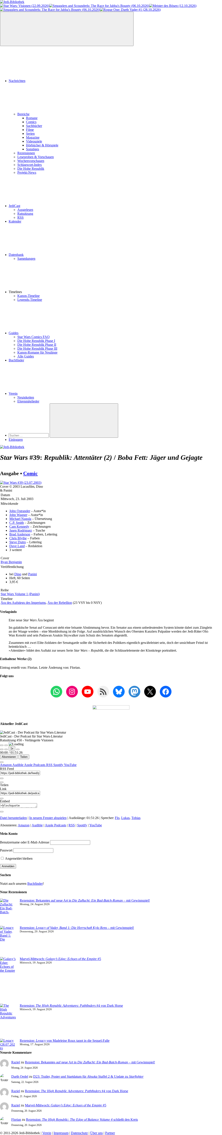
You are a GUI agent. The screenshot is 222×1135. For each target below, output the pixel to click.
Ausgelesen (25, 210)
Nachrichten (17, 81)
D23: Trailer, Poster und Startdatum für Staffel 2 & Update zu (88, 1076)
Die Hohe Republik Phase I (36, 341)
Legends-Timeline (29, 299)
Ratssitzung (25, 213)
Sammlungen (26, 258)
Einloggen (16, 439)
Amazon (6, 765)
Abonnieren (9, 756)
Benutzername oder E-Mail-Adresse (24, 842)
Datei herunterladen (13, 818)
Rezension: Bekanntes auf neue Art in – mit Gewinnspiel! (85, 900)
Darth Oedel (19, 1076)
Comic (30, 473)
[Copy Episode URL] (1, 798)
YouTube (70, 765)
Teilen (24, 756)
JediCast (14, 206)
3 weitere (15, 550)
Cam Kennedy (19, 526)
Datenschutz (79, 1133)
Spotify (58, 765)
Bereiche (23, 114)
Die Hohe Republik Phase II (36, 344)
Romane (32, 118)
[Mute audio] (1, 749)
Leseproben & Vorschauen (35, 157)
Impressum (61, 1133)
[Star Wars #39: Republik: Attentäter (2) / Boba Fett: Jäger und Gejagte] (20, 482)
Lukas (125, 818)
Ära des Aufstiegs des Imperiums (23, 602)
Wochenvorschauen (30, 161)
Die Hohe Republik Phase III (37, 348)
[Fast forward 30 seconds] (18, 749)
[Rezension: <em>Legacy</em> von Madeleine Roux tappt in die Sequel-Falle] (8, 1044)
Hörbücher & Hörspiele (42, 145)
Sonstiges (32, 149)
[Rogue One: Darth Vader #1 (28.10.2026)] (130, 9)
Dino (17, 574)
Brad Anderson (19, 534)
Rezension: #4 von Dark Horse (71, 1005)
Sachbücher (34, 126)
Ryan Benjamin (11, 562)
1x (11, 748)
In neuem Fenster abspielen (48, 818)
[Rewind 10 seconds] (6, 749)
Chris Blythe (18, 538)
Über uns (96, 1133)
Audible (18, 765)
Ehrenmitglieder (28, 401)
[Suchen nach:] (29, 435)
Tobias (135, 818)
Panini (32, 574)
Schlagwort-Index (29, 165)
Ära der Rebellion (59, 602)
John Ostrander (19, 511)
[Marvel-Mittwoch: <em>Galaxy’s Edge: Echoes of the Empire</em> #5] (8, 980)
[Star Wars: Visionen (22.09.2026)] (24, 6)
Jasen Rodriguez (20, 530)
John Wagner (18, 515)
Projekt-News (26, 172)
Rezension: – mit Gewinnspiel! (77, 928)
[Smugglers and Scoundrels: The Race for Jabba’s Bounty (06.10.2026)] (99, 6)
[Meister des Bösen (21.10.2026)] (172, 6)
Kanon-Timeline (28, 296)
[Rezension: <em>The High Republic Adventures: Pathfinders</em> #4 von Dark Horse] (8, 1021)
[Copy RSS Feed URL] (1, 778)
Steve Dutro (17, 542)
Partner (110, 1133)
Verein (13, 393)
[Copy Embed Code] (1, 811)
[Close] (1, 762)
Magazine (32, 137)
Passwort (6, 850)
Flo (117, 818)
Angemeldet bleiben (18, 858)
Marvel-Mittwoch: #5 (60, 959)
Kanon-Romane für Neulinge (37, 352)
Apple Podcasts (35, 765)
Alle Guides (25, 356)
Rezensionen (26, 153)
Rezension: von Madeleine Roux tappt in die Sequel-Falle (64, 1040)
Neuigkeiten (25, 397)
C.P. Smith (16, 522)
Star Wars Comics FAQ (33, 337)
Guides (13, 333)
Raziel (15, 1062)
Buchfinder (16, 360)
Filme (30, 129)
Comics (31, 122)
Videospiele (34, 141)
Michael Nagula (20, 519)
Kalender (15, 221)
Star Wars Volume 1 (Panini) (20, 594)
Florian (16, 1119)
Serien (30, 133)
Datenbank (16, 254)
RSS (20, 217)
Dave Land (17, 546)
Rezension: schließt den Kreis (82, 1119)
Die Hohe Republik (30, 168)
